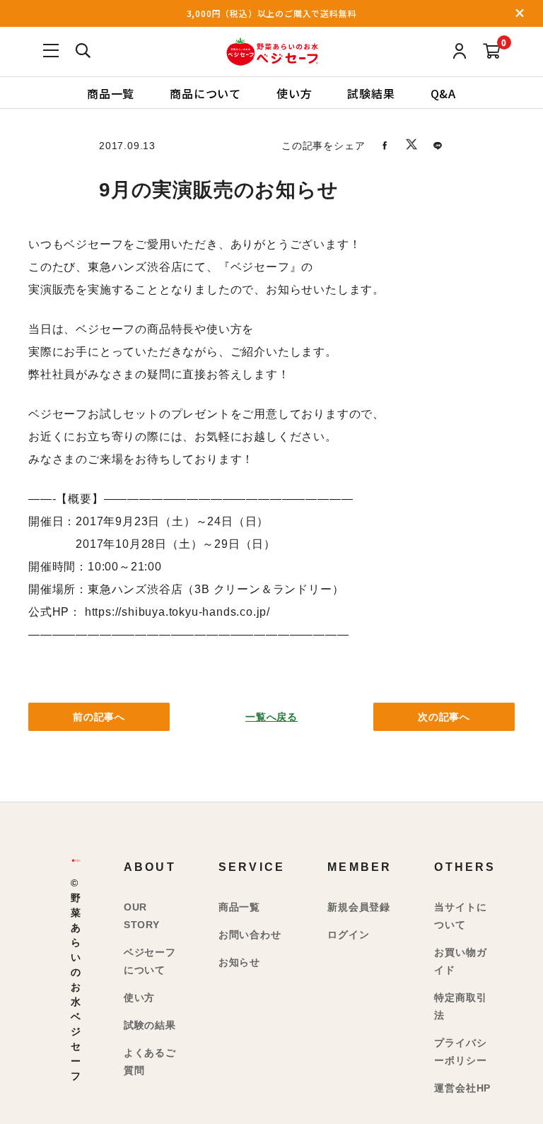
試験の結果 (150, 1025)
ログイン (348, 934)
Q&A (443, 92)
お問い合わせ (249, 934)
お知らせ (239, 962)
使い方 (294, 92)
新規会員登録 (358, 907)
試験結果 (371, 92)
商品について (205, 92)
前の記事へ (99, 716)
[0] (492, 52)
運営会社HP (462, 1088)
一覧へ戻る (271, 716)
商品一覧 (110, 92)
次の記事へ (444, 716)
